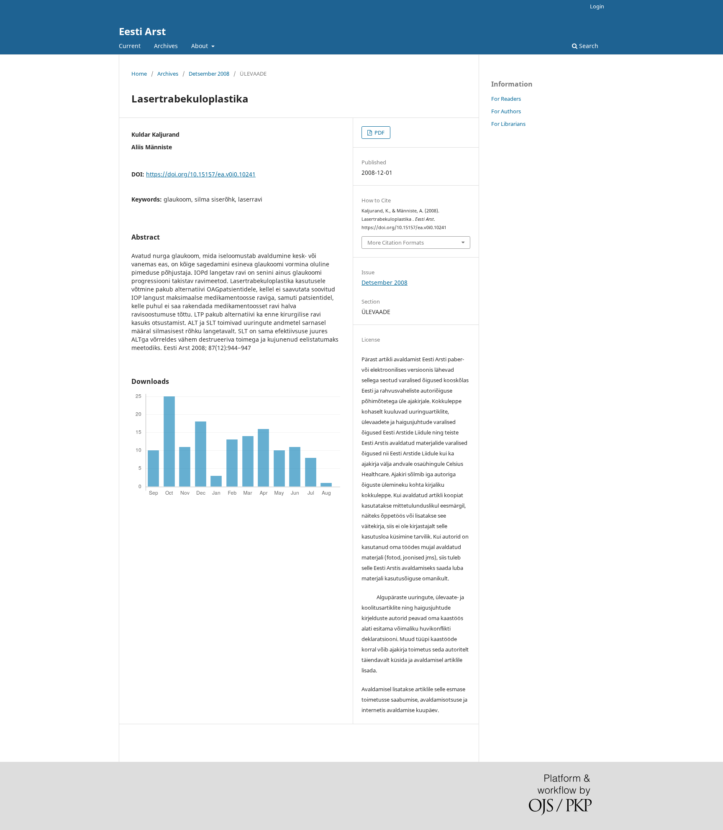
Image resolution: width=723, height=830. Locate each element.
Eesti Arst (142, 31)
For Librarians (508, 124)
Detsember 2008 (209, 73)
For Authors (506, 111)
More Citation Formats (395, 242)
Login (597, 6)
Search (587, 46)
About (200, 46)
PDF (379, 132)
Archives (166, 46)
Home (139, 73)
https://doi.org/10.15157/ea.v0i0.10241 (201, 174)
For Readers (506, 98)
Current (130, 46)
